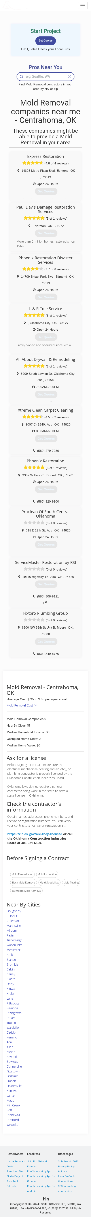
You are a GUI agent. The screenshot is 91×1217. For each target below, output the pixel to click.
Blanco (11, 959)
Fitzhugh (12, 1076)
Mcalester (13, 950)
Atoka (10, 955)
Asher (11, 1052)
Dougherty (14, 911)
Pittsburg (13, 1003)
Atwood (12, 1057)
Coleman (13, 921)
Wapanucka (14, 945)
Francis (11, 1081)
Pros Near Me (15, 1171)
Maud (10, 1100)
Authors (62, 1171)
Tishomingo (14, 940)
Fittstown (13, 1071)
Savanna (12, 1008)
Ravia (10, 935)
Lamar (11, 1095)
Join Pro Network (37, 1161)
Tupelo (11, 1023)
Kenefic (12, 1037)
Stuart (11, 1018)
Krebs (11, 993)
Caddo (11, 1032)
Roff (9, 1110)
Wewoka (12, 1125)
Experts (31, 1166)
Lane (10, 998)
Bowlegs (12, 1061)
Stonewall (13, 1115)
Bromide (12, 964)
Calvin (11, 969)
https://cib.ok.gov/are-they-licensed (34, 834)
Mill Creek (13, 1105)
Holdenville (14, 1086)
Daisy (10, 984)
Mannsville (14, 925)
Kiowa (11, 989)
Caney (11, 974)
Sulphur (12, 916)
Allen (10, 1047)
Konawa (12, 1091)
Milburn (12, 930)
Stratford (13, 1120)
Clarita (11, 979)
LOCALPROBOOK (27, 5)
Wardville (13, 1027)
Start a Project (15, 1176)
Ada (9, 1042)
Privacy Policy (66, 1166)
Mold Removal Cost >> (22, 705)
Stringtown (14, 1013)
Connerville (14, 1066)
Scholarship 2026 (68, 1161)
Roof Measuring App (39, 1171)
